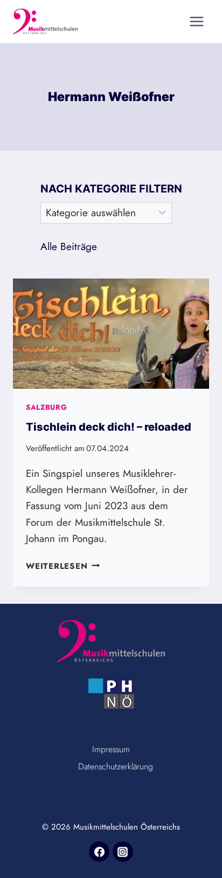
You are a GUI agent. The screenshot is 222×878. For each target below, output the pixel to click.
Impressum (111, 749)
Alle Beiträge (68, 246)
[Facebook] (99, 851)
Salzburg (46, 407)
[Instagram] (123, 851)
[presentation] (111, 334)
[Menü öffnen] (196, 21)
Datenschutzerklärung (115, 766)
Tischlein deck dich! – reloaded (108, 426)
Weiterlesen (63, 566)
